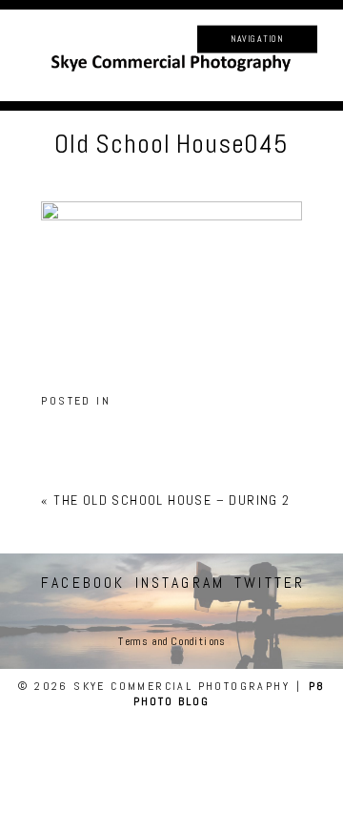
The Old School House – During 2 (171, 500)
